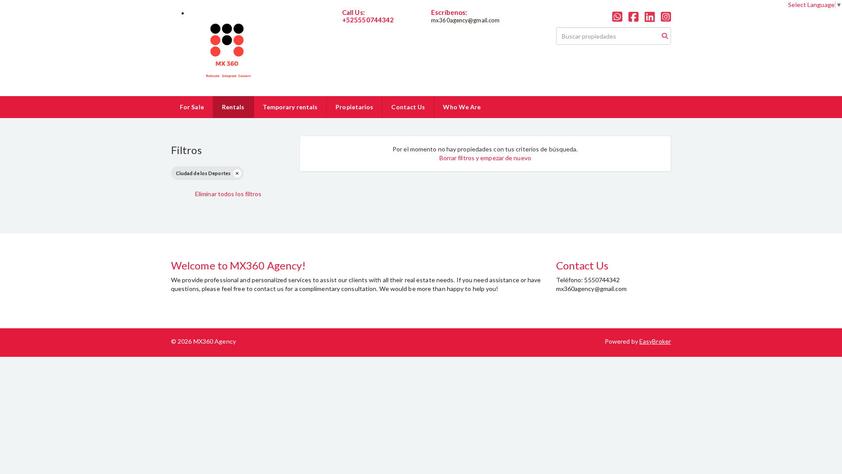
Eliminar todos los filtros (228, 194)
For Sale (192, 107)
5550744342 (360, 27)
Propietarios (354, 107)
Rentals (233, 107)
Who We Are (462, 107)
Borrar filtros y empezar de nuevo (485, 158)
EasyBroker (655, 341)
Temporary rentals (290, 107)
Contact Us (408, 107)
